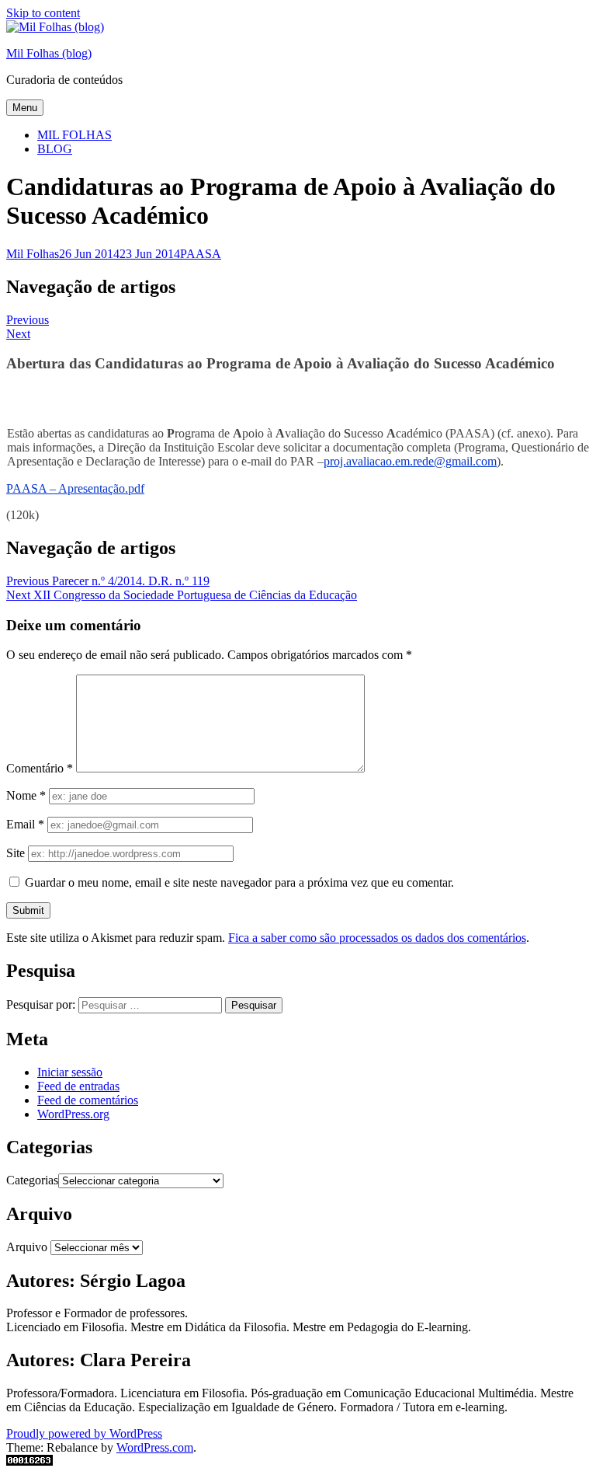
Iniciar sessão (69, 1072)
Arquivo (26, 1247)
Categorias (32, 1180)
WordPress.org (73, 1114)
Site (15, 853)
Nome (26, 795)
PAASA (200, 253)
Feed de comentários (87, 1100)
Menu (24, 107)
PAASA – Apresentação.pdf (75, 488)
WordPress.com (154, 1447)
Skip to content (43, 12)
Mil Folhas (32, 253)
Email (25, 824)
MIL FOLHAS (74, 134)
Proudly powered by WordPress (84, 1433)
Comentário (39, 768)
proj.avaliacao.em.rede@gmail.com (410, 461)
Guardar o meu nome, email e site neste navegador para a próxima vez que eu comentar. (239, 882)
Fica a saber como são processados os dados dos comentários (377, 937)
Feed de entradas (78, 1086)
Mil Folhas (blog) (49, 53)
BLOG (54, 148)
